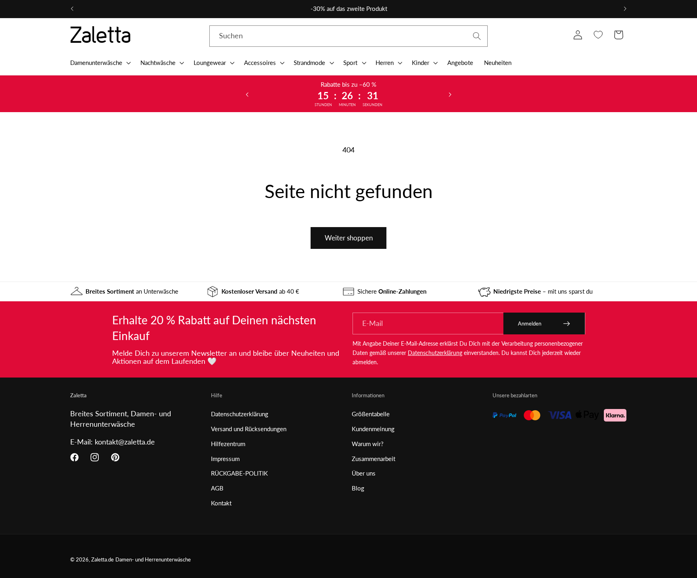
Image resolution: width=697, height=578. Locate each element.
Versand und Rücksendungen (248, 428)
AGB (217, 488)
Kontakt (221, 503)
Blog (358, 488)
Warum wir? (368, 443)
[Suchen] (477, 36)
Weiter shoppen (349, 238)
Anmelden (529, 323)
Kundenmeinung (373, 428)
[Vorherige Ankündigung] (72, 9)
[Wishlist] (598, 35)
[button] (100, 62)
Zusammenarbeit (373, 458)
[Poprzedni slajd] (247, 94)
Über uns (364, 473)
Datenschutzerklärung (435, 352)
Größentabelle (371, 413)
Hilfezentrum (228, 443)
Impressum (225, 458)
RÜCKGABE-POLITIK (239, 473)
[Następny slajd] (450, 94)
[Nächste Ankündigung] (625, 9)
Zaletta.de (102, 560)
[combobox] (348, 36)
